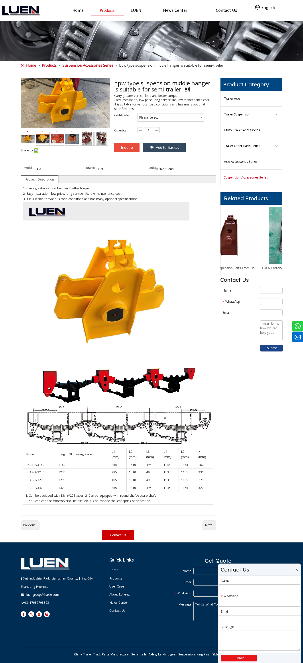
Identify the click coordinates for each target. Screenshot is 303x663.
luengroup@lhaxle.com (42, 594)
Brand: (90, 168)
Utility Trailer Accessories (242, 130)
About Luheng (119, 594)
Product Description (39, 179)
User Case (116, 586)
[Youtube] (39, 614)
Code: (152, 168)
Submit (272, 348)
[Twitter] (31, 614)
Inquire (127, 147)
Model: (28, 168)
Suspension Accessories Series (246, 177)
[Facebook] (23, 614)
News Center (118, 602)
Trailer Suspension (237, 114)
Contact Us (118, 535)
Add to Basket (167, 147)
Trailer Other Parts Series (242, 146)
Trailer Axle (232, 98)
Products (115, 578)
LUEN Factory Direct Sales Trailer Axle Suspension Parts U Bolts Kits (251, 268)
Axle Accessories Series (241, 161)
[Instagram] (47, 614)
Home (113, 570)
